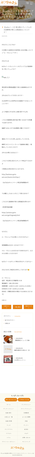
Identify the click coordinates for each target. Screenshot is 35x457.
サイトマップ (26, 441)
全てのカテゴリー (10, 320)
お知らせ (4, 300)
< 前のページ (7, 307)
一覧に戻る (17, 307)
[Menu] (31, 3)
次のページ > (28, 307)
